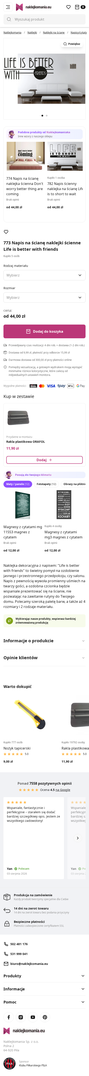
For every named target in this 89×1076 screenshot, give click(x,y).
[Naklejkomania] (44, 1031)
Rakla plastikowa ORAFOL (25, 442)
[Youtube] (33, 1017)
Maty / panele (17, 484)
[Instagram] (21, 1017)
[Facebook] (8, 1017)
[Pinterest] (45, 1017)
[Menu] (8, 7)
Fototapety (46, 484)
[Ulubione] (68, 7)
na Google (63, 790)
